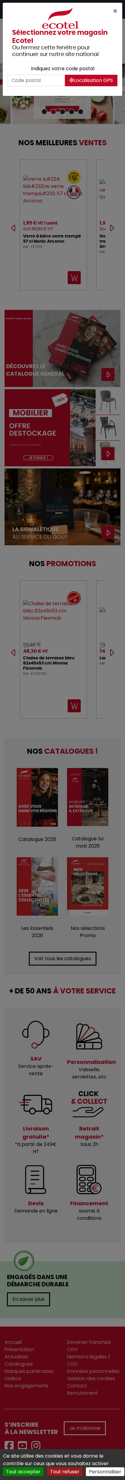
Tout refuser (64, 1471)
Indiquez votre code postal (62, 68)
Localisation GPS (93, 80)
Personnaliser (105, 1471)
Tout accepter (23, 1471)
